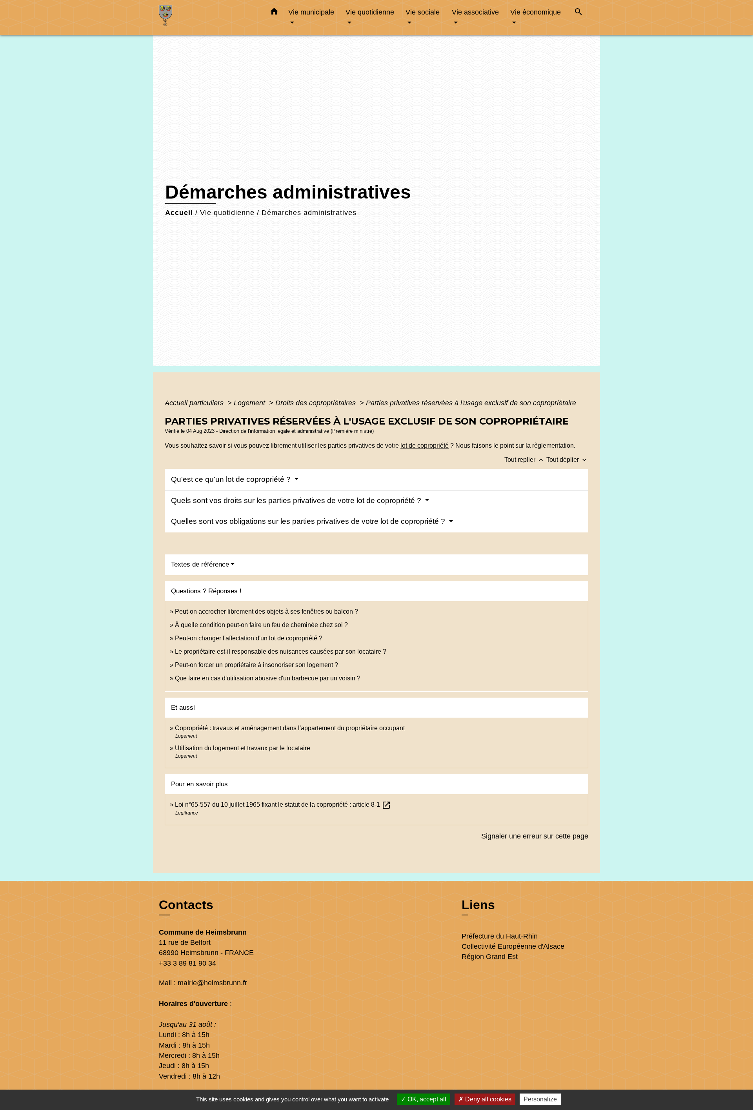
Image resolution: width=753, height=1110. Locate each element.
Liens (478, 905)
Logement (250, 403)
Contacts (186, 905)
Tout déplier (567, 459)
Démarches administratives (309, 213)
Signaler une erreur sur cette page (534, 836)
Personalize (540, 1099)
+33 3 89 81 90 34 (187, 963)
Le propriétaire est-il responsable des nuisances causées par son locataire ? (280, 651)
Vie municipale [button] (311, 12)
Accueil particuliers (195, 403)
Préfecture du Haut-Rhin (500, 936)
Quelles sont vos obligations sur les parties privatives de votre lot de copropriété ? (309, 521)
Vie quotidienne (227, 213)
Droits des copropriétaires (316, 403)
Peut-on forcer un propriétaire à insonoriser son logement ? (256, 665)
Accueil (179, 213)
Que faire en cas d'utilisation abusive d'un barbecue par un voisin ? (267, 678)
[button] (274, 13)
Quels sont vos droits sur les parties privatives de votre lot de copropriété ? (297, 500)
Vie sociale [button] (423, 12)
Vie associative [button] (475, 12)
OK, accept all (426, 1099)
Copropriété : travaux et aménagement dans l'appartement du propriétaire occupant (290, 728)
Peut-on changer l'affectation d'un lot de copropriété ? (248, 638)
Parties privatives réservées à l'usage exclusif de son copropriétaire (471, 403)
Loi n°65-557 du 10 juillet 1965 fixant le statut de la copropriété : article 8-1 (283, 804)
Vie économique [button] (535, 12)
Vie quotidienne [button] (370, 12)
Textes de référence (200, 564)
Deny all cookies (487, 1099)
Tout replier (524, 459)
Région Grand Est (490, 957)
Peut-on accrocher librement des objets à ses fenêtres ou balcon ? (266, 611)
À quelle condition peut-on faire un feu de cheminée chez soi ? (261, 625)
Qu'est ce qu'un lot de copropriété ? (232, 479)
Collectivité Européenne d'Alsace (513, 946)
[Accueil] (208, 17)
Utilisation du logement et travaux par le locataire (242, 748)
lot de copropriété (424, 445)
